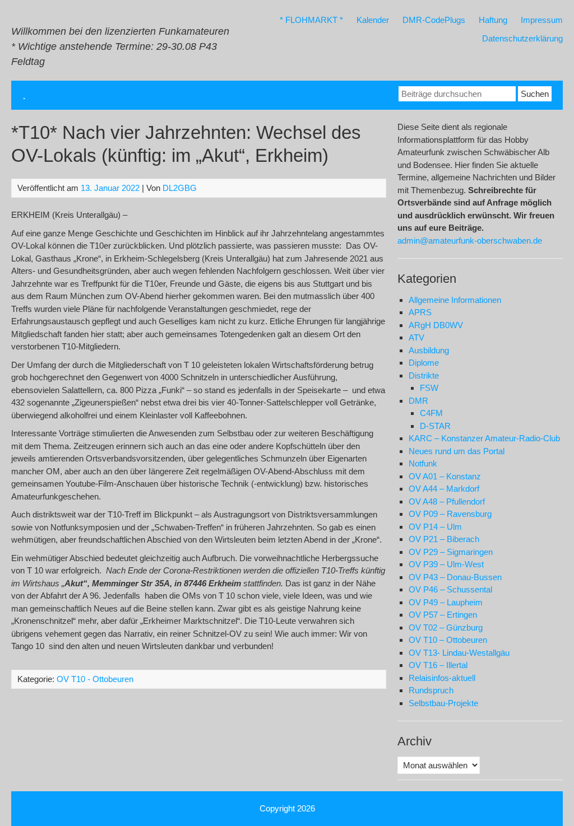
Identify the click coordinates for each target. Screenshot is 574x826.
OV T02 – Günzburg (446, 627)
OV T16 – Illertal (438, 665)
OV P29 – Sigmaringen (451, 552)
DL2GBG (180, 188)
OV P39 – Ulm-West (446, 564)
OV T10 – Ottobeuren (448, 640)
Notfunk (423, 463)
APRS (420, 312)
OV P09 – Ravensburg (450, 514)
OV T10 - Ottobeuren (95, 679)
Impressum (542, 20)
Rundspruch (431, 690)
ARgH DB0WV (436, 325)
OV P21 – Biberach (444, 539)
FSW (429, 388)
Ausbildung (429, 350)
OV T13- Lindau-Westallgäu (459, 652)
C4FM (431, 413)
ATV (416, 337)
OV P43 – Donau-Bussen (455, 577)
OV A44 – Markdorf (444, 488)
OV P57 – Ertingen (443, 614)
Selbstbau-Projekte (443, 703)
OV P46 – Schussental (450, 589)
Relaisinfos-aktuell (442, 678)
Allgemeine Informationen (455, 300)
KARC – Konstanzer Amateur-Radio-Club (484, 438)
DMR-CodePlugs (433, 20)
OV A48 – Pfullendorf (447, 501)
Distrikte (424, 375)
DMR (418, 400)
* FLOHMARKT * (311, 20)
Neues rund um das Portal (456, 451)
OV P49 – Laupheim (446, 602)
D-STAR (435, 426)
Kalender (373, 20)
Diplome (424, 362)
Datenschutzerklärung (522, 38)
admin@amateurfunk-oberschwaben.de (469, 240)
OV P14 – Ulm (435, 526)
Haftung (493, 20)
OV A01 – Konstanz (445, 476)
